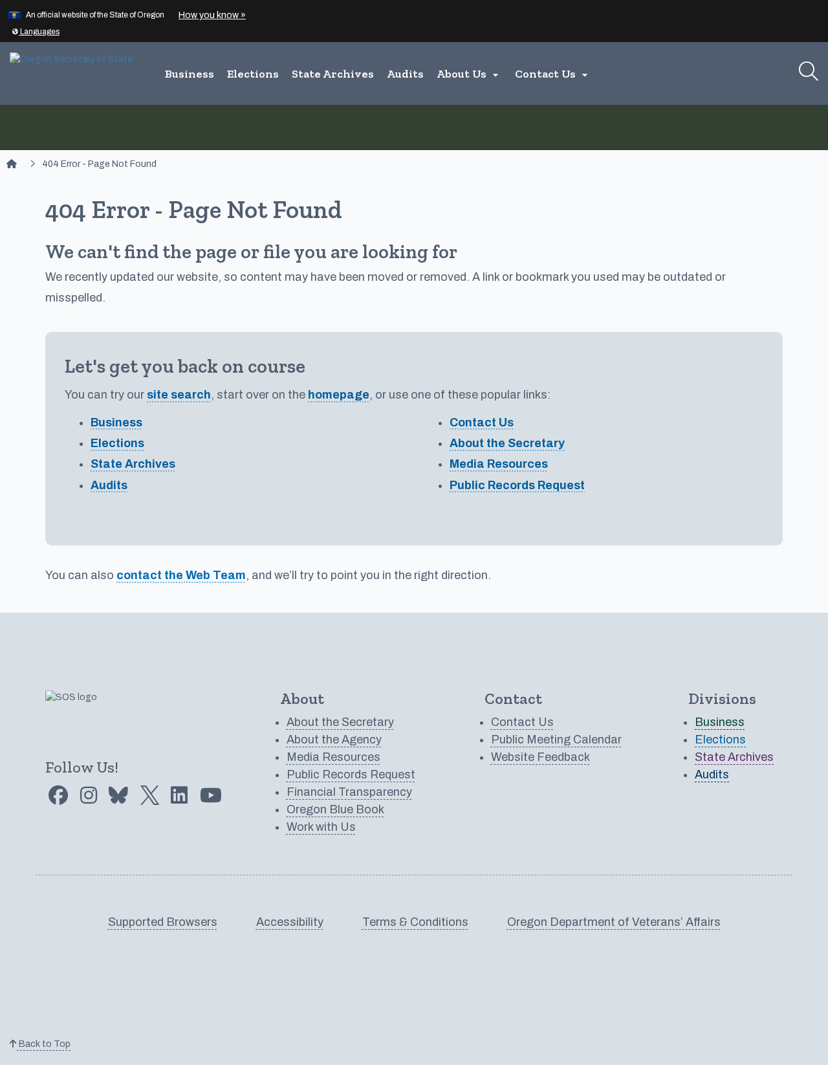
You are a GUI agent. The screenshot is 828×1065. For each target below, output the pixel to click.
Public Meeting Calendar (556, 739)
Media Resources (499, 463)
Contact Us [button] (553, 74)
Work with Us (321, 826)
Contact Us (482, 422)
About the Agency (334, 739)
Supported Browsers (162, 922)
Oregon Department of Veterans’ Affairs (614, 922)
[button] (36, 32)
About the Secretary (507, 443)
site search (179, 394)
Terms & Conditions (415, 922)
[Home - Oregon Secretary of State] (11, 164)
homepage (338, 394)
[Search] (808, 71)
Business (189, 74)
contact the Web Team (181, 575)
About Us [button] (469, 74)
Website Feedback (540, 757)
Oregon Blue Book (335, 809)
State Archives (333, 74)
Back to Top (44, 1044)
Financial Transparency (349, 791)
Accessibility (289, 922)
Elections (253, 74)
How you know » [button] (212, 15)
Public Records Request (517, 485)
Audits (405, 74)
